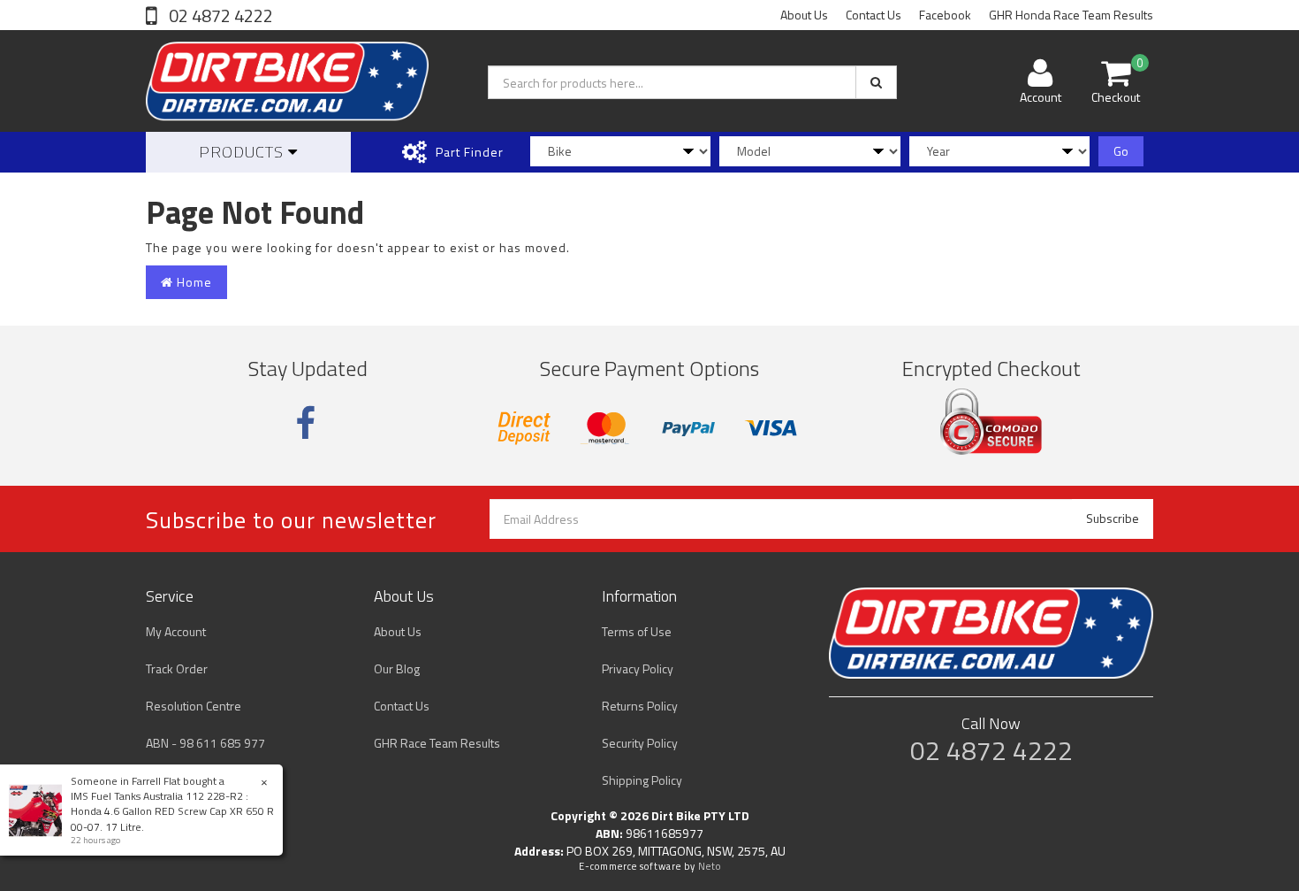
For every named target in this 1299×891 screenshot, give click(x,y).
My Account (176, 631)
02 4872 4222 (219, 15)
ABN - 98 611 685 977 (205, 743)
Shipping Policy (642, 780)
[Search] (876, 82)
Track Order (177, 668)
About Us (804, 14)
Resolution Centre (193, 705)
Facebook (945, 14)
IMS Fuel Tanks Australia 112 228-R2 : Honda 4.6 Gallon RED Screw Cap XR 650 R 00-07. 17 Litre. (172, 810)
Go (1120, 151)
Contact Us (873, 14)
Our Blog (397, 668)
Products (243, 152)
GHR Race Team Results (437, 743)
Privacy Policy (637, 668)
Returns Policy (640, 705)
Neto (709, 866)
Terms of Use (637, 631)
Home (192, 282)
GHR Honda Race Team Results (1071, 14)
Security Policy (640, 743)
